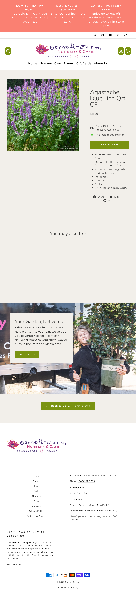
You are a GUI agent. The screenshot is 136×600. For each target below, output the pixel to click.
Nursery (46, 63)
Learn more (26, 354)
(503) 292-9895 (86, 481)
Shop (36, 486)
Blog (36, 501)
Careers (36, 506)
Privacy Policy (36, 511)
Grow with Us (14, 564)
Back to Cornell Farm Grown (70, 406)
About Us (101, 63)
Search (36, 481)
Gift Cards (83, 63)
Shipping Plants (36, 516)
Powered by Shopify (68, 587)
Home (32, 63)
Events (69, 63)
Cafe (57, 63)
